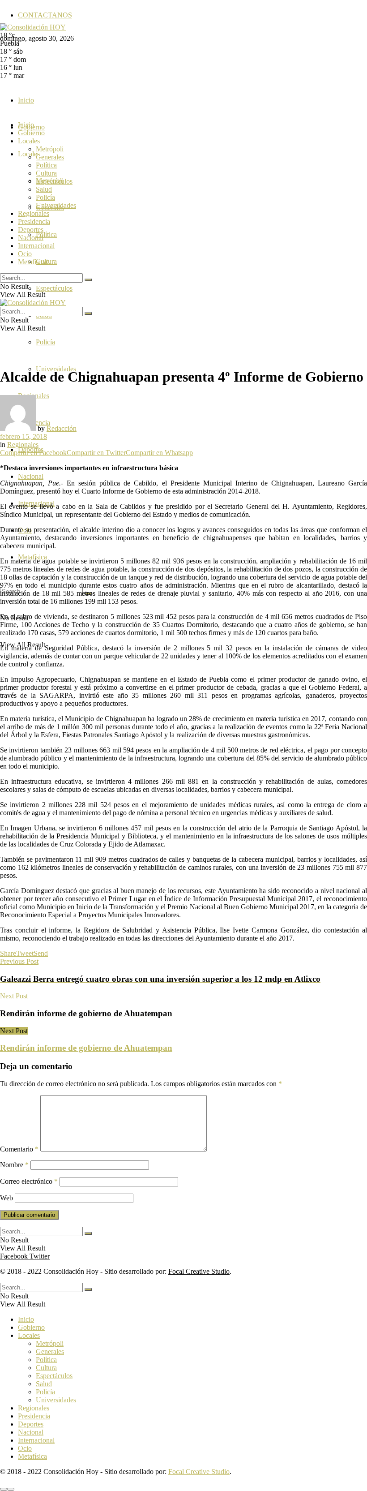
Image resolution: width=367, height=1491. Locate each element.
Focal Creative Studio (199, 1271)
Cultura (46, 173)
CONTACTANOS (45, 15)
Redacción (62, 428)
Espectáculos (54, 288)
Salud (44, 189)
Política (46, 234)
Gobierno (31, 133)
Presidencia (34, 221)
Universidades (56, 205)
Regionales (33, 213)
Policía (45, 342)
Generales (50, 157)
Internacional (36, 245)
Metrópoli (50, 149)
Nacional (30, 476)
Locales (29, 141)
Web (6, 1198)
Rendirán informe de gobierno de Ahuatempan (86, 1048)
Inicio (26, 100)
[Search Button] (88, 280)
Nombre (14, 1165)
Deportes (30, 229)
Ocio (25, 254)
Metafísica (32, 262)
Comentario (19, 1149)
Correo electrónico (29, 1181)
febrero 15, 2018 (23, 436)
